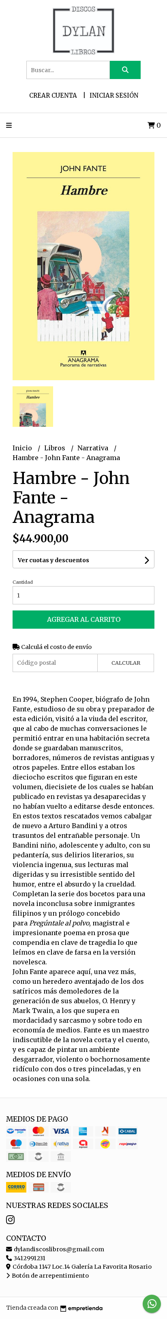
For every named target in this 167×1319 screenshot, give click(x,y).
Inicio (23, 448)
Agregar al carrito (83, 619)
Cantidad (23, 582)
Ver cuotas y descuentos (53, 560)
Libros (55, 448)
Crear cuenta (53, 95)
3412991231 (29, 1258)
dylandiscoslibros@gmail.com (58, 1249)
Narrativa (93, 448)
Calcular (125, 663)
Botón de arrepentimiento (50, 1275)
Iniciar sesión (114, 95)
